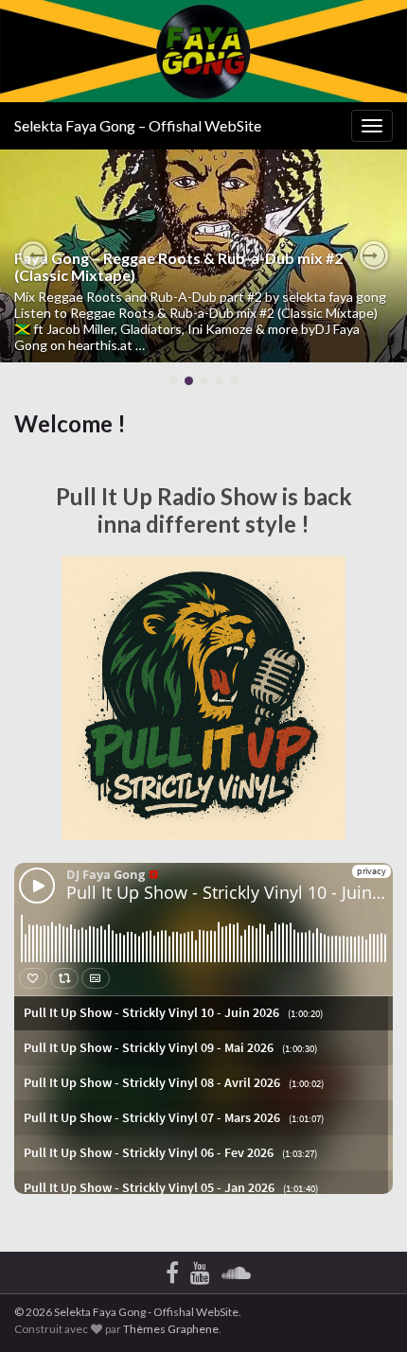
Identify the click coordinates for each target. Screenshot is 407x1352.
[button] (33, 255)
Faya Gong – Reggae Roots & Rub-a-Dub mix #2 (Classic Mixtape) (178, 266)
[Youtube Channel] (200, 1269)
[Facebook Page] (172, 1269)
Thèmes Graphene (171, 1329)
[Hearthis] (236, 1269)
